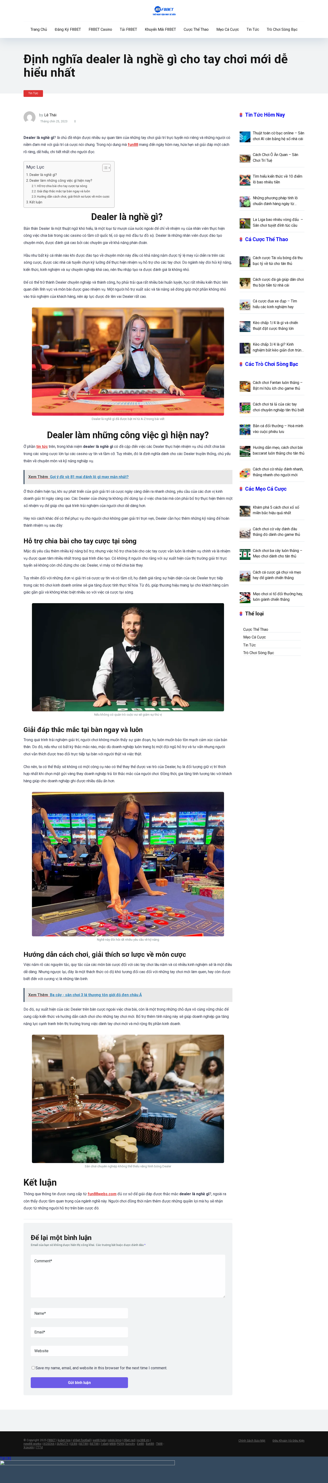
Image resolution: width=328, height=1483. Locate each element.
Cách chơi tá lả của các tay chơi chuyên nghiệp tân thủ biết (278, 407)
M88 (112, 1443)
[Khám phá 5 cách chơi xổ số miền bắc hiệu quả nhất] (245, 511)
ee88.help (99, 1440)
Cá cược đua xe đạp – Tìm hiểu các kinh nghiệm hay (275, 304)
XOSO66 (49, 1443)
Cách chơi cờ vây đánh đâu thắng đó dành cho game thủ (276, 532)
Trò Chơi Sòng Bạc (282, 29)
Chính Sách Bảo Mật (251, 1440)
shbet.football (82, 1440)
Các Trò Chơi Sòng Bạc (271, 364)
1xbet (104, 1443)
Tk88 (159, 1443)
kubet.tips (64, 1440)
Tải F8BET (128, 29)
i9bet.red (129, 1440)
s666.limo (114, 1440)
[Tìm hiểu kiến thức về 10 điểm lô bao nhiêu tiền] (245, 180)
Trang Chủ (38, 29)
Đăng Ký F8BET (68, 29)
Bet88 (150, 1443)
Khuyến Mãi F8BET (160, 29)
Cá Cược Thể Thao (266, 239)
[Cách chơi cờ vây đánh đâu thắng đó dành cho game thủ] (245, 532)
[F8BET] (164, 11)
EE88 (73, 1443)
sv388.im (143, 1440)
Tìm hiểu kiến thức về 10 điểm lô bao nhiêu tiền (277, 179)
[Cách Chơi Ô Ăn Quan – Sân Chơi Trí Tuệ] (245, 158)
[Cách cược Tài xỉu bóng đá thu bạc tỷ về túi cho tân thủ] (245, 261)
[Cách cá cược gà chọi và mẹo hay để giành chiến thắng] (245, 576)
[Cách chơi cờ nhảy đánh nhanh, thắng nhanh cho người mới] (245, 473)
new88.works (32, 1443)
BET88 (83, 1443)
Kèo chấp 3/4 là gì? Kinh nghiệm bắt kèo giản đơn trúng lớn (278, 347)
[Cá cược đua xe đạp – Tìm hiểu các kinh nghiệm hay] (245, 305)
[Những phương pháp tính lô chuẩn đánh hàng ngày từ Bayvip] (245, 201)
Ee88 (140, 1443)
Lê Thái (50, 115)
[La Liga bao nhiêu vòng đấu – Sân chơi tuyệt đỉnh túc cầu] (245, 223)
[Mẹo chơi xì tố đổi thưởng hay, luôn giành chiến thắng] (245, 597)
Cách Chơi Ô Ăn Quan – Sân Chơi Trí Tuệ (275, 157)
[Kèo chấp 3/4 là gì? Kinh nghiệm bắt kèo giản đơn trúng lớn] (245, 348)
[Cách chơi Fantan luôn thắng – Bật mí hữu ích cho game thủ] (245, 386)
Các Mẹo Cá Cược (266, 489)
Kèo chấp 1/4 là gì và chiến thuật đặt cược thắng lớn (275, 325)
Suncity (130, 1443)
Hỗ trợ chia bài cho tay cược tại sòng (62, 186)
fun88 (133, 144)
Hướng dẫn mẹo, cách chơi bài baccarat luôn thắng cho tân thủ (278, 450)
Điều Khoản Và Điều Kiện (288, 1440)
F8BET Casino (100, 29)
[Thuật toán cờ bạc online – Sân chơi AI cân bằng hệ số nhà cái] (245, 137)
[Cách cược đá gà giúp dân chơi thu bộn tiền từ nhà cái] (245, 283)
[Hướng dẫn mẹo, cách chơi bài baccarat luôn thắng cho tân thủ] (245, 451)
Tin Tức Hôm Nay (265, 115)
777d (39, 1447)
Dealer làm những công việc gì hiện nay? (61, 181)
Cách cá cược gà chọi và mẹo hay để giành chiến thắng (277, 575)
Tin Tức (253, 29)
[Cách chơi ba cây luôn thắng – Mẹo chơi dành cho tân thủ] (245, 554)
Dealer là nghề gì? (44, 175)
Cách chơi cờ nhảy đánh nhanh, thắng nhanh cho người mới (278, 472)
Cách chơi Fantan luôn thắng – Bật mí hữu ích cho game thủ (278, 385)
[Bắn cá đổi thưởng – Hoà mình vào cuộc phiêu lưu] (245, 429)
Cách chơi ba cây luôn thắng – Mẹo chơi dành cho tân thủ (277, 553)
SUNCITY (62, 1443)
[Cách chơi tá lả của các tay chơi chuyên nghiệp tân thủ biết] (245, 408)
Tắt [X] (5, 1458)
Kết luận (36, 202)
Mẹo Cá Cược (227, 29)
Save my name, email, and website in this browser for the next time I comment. (101, 1368)
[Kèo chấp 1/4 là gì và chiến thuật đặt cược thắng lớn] (245, 326)
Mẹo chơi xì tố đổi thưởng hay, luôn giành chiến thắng (278, 597)
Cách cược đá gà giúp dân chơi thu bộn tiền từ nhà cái (278, 282)
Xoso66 (29, 1447)
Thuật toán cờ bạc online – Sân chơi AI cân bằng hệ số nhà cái (278, 136)
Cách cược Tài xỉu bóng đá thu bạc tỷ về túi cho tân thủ (278, 261)
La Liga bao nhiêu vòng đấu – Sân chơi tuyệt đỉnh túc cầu (278, 222)
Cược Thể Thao (196, 29)
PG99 (120, 1443)
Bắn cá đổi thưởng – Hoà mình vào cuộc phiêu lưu (278, 429)
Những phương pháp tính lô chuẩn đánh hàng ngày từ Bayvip (275, 201)
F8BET (51, 1440)
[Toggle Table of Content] (104, 168)
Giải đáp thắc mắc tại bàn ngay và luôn (64, 191)
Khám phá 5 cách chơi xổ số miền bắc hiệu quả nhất (276, 510)
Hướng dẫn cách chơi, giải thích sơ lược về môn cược (73, 196)
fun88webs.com (102, 1194)
